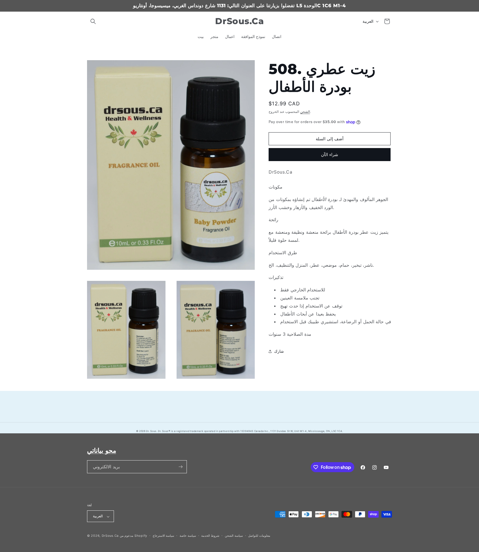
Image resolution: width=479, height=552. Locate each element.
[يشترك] (180, 466)
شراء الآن (329, 154)
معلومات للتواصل (259, 536)
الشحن (305, 112)
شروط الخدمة (210, 536)
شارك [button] (279, 351)
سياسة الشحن (234, 536)
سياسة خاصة (188, 536)
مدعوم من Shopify (133, 536)
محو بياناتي (101, 450)
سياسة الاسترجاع (163, 536)
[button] (93, 21)
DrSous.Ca (110, 536)
